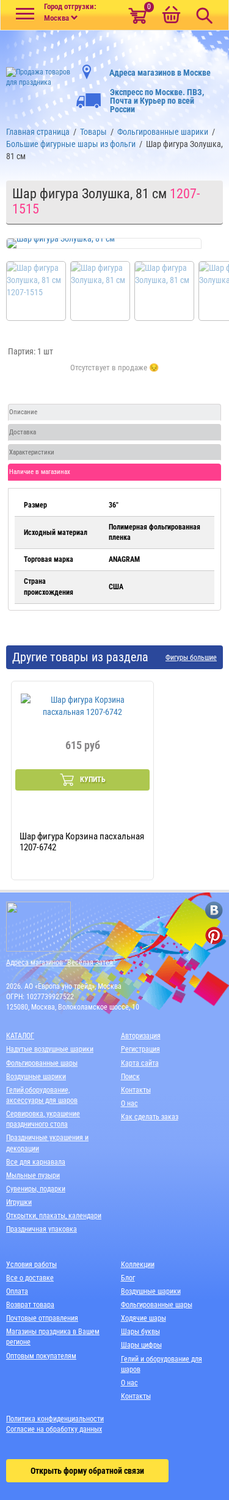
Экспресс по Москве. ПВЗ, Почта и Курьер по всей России (157, 100)
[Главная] (38, 74)
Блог (128, 1278)
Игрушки (19, 1202)
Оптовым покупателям (41, 1356)
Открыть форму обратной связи (87, 1471)
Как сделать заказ (149, 1117)
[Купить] (114, 374)
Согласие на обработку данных (54, 1429)
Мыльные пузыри (33, 1175)
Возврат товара (30, 1305)
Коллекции (137, 1264)
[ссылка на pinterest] (214, 935)
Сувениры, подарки (35, 1189)
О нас (129, 1103)
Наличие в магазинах (39, 472)
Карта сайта (140, 1063)
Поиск (130, 1076)
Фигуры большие (191, 658)
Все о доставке (30, 1278)
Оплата (17, 1291)
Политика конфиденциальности (55, 1419)
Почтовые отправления (42, 1318)
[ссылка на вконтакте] (214, 910)
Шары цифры (141, 1345)
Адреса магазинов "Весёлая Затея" (60, 962)
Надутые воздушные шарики (49, 1049)
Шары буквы (140, 1331)
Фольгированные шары (42, 1063)
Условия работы (31, 1264)
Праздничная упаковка (41, 1229)
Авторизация (141, 1036)
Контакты (136, 1090)
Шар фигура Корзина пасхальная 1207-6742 (82, 842)
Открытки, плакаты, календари (53, 1215)
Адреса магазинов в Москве (160, 72)
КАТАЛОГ (20, 1036)
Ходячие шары (143, 1318)
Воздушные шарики (36, 1076)
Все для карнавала (35, 1162)
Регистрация (140, 1049)
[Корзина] (171, 15)
